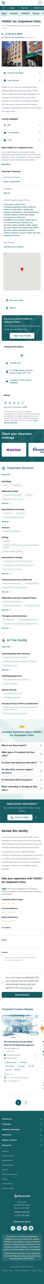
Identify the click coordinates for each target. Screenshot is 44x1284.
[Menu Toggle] (40, 3)
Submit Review (22, 995)
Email (4, 940)
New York (24, 8)
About (4, 13)
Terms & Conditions (22, 1271)
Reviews (36, 13)
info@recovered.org (22, 1212)
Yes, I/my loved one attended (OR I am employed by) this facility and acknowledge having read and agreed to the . (23, 982)
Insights (5, 1179)
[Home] (3, 8)
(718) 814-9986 (21, 817)
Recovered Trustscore (9, 1174)
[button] (32, 37)
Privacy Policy (7, 1271)
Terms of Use (26, 987)
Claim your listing (8, 1188)
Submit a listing (7, 1184)
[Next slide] (26, 1103)
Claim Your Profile (22, 335)
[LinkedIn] (31, 1228)
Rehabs (12, 8)
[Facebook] (13, 1228)
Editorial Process (8, 1156)
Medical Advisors (8, 1165)
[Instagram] (19, 1228)
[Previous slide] (18, 1103)
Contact (5, 1170)
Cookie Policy (36, 1271)
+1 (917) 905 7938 (22, 1215)
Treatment (25, 13)
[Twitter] (25, 1228)
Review (4, 952)
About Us (5, 1151)
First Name (6, 928)
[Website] (22, 355)
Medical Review (7, 1160)
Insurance (14, 13)
